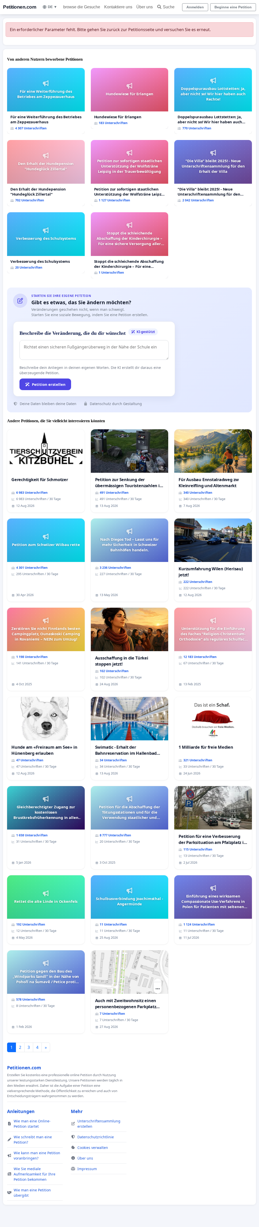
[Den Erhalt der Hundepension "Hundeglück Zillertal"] (46, 173)
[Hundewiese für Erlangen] (129, 98)
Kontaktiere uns (118, 7)
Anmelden (195, 7)
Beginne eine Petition (233, 7)
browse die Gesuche (81, 7)
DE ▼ (52, 7)
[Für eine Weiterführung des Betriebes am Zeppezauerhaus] (46, 101)
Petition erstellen (49, 384)
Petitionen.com (19, 7)
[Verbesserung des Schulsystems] (46, 242)
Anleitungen (21, 1111)
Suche (169, 7)
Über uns (144, 7)
